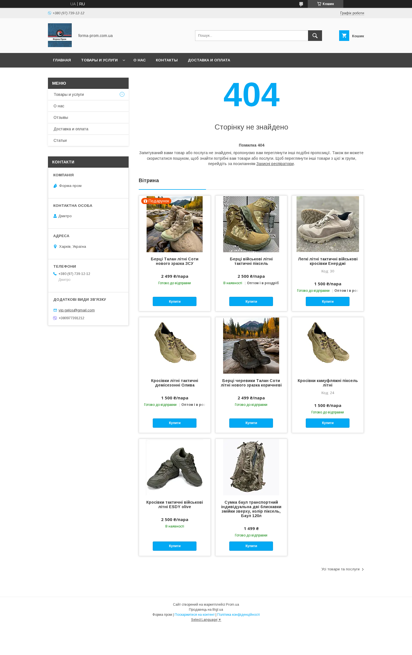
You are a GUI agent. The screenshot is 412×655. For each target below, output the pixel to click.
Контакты (167, 60)
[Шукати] (315, 35)
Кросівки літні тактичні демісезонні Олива (174, 382)
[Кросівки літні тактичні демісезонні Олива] (174, 345)
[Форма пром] (60, 45)
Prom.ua (232, 605)
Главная (62, 60)
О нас (139, 60)
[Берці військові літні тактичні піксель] (251, 224)
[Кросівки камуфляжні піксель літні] (328, 345)
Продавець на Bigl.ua (206, 610)
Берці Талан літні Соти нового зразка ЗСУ (174, 261)
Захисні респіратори (275, 163)
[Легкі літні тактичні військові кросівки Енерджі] (328, 224)
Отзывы (61, 117)
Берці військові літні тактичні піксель (251, 261)
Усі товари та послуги (340, 569)
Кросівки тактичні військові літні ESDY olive (174, 504)
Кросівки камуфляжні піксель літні (328, 382)
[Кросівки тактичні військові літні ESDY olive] (174, 467)
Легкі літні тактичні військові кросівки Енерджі (328, 261)
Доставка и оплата (209, 60)
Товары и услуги (99, 60)
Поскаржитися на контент (195, 615)
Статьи (60, 140)
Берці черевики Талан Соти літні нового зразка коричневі (251, 382)
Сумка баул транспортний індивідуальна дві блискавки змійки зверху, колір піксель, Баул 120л (251, 509)
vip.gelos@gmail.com (77, 310)
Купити (174, 302)
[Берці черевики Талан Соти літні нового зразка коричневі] (251, 345)
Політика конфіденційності (238, 615)
